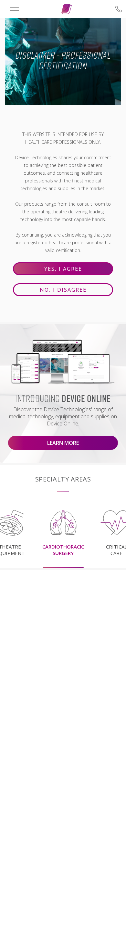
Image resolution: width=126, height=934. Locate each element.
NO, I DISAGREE (63, 289)
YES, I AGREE (63, 268)
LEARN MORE (63, 442)
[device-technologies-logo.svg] (67, 9)
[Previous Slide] (13, 531)
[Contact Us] (108, 9)
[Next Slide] (113, 531)
